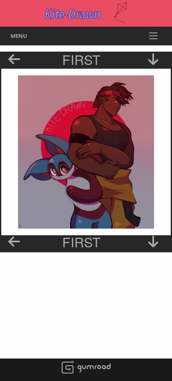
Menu (18, 36)
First (81, 59)
